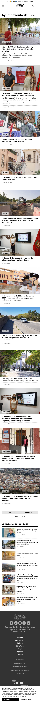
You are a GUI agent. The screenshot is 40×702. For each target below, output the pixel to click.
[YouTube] (20, 623)
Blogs (20, 649)
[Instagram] (24, 623)
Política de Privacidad (20, 667)
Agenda (20, 651)
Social (5, 134)
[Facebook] (11, 623)
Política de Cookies (20, 663)
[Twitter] (16, 623)
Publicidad (20, 674)
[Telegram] (28, 623)
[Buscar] (36, 6)
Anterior (12, 512)
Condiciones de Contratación (20, 670)
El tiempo (20, 654)
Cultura (6, 253)
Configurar (26, 699)
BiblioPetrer (20, 646)
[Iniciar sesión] (33, 6)
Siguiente (28, 512)
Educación (7, 42)
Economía (6, 88)
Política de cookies (29, 691)
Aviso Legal (20, 660)
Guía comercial (20, 640)
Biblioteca (20, 643)
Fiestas (5, 172)
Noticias (20, 637)
